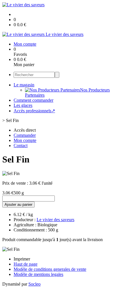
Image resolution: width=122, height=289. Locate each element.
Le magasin (24, 84)
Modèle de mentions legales (38, 274)
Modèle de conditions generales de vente (50, 269)
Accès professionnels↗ (34, 110)
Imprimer (22, 259)
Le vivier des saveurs (55, 219)
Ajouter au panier (18, 204)
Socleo (34, 284)
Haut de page (25, 264)
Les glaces (23, 105)
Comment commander (33, 100)
